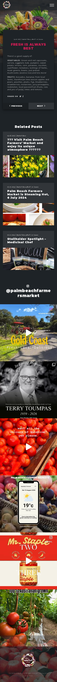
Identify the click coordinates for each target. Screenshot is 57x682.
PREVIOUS (16, 106)
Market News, (27, 39)
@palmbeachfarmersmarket (28, 293)
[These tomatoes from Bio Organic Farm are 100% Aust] (28, 617)
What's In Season (37, 39)
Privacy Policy (44, 673)
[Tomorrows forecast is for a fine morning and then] (28, 503)
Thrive (31, 675)
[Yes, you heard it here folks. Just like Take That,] (28, 560)
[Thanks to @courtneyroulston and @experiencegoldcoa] (28, 332)
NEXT (40, 106)
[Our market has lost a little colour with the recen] (28, 389)
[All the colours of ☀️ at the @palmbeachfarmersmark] (28, 446)
